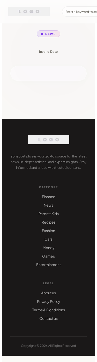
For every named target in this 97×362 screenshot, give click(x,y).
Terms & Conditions (48, 309)
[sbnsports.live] (29, 11)
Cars (48, 239)
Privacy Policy (48, 301)
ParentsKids (49, 213)
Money (49, 247)
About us (48, 292)
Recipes (49, 222)
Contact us (48, 318)
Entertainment (48, 264)
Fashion (48, 230)
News (48, 205)
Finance (48, 196)
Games (48, 256)
